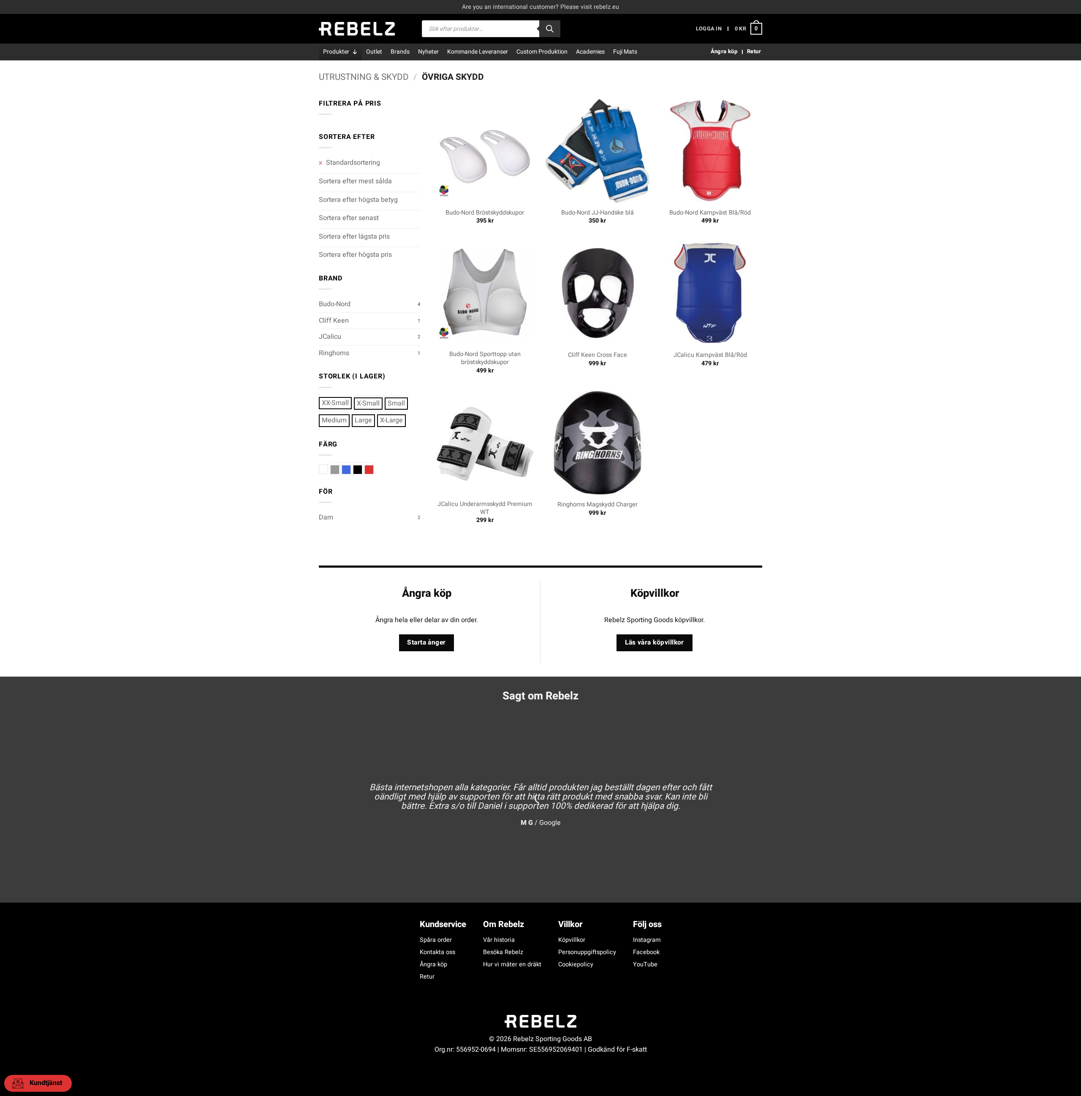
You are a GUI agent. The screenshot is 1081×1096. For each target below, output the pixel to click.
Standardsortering (352, 163)
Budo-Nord (334, 304)
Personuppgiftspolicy (587, 952)
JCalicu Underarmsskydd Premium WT (484, 508)
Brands (400, 51)
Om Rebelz (503, 924)
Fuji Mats (625, 51)
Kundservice (443, 924)
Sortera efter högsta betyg (358, 200)
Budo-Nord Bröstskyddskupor (484, 213)
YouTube (645, 964)
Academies (590, 51)
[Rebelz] (357, 28)
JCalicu (330, 337)
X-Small (368, 403)
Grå (339, 469)
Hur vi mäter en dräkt (512, 964)
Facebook (646, 952)
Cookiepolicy (575, 964)
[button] (709, 28)
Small (396, 403)
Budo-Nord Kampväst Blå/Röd (710, 213)
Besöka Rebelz (503, 952)
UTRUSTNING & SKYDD (364, 77)
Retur (427, 976)
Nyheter (428, 51)
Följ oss (647, 924)
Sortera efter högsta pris (355, 255)
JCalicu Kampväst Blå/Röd (710, 355)
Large (363, 420)
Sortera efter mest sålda (355, 181)
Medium (334, 420)
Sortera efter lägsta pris (354, 236)
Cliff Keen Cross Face (597, 355)
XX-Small (335, 403)
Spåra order (436, 940)
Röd (373, 469)
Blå (350, 469)
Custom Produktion (542, 51)
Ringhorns (334, 353)
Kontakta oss (437, 952)
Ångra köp (433, 964)
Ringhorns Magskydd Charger (597, 505)
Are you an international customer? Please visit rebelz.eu (540, 7)
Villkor (570, 924)
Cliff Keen (334, 320)
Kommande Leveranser (477, 51)
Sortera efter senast (349, 218)
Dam (326, 517)
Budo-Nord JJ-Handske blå (597, 213)
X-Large (391, 420)
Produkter (336, 51)
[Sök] (549, 28)
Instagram (647, 940)
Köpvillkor (571, 940)
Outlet (374, 51)
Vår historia (499, 940)
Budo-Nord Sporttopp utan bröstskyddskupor (485, 358)
